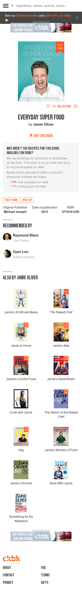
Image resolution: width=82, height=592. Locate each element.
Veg (21, 450)
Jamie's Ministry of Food (61, 450)
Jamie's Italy (61, 345)
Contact (8, 575)
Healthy (27, 200)
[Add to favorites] (48, 106)
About (7, 567)
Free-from (11, 200)
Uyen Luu (20, 251)
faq (43, 567)
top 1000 (60, 46)
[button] (12, 6)
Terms (45, 575)
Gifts (44, 582)
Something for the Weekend (21, 518)
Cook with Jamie (21, 412)
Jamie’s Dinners (21, 483)
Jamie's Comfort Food (21, 379)
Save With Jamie (61, 483)
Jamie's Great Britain (61, 379)
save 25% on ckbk (58, 15)
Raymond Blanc (26, 235)
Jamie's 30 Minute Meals (21, 312)
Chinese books (27, 15)
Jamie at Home (21, 345)
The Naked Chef (61, 312)
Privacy (8, 582)
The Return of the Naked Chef (61, 414)
